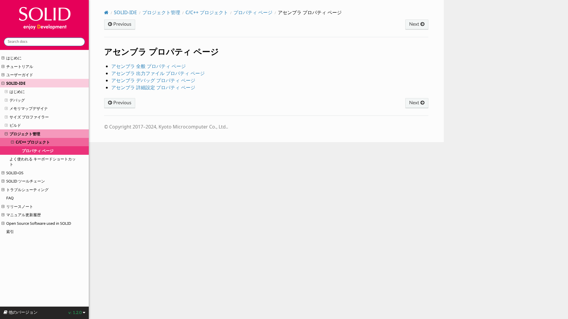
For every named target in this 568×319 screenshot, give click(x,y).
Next (414, 24)
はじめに (14, 58)
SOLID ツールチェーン (25, 181)
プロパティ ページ (38, 150)
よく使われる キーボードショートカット (42, 161)
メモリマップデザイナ (28, 108)
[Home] (106, 12)
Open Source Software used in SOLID (38, 223)
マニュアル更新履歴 (23, 214)
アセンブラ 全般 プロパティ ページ (148, 66)
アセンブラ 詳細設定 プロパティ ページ (153, 87)
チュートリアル (19, 66)
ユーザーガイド (19, 74)
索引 (10, 231)
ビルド (15, 125)
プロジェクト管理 (24, 133)
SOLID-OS (14, 172)
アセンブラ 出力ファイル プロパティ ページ (158, 73)
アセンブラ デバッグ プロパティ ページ (153, 80)
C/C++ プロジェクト (33, 142)
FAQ (10, 198)
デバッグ (17, 100)
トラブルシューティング (27, 189)
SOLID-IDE (15, 83)
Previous (121, 24)
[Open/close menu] (2, 58)
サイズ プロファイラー (29, 117)
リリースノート (19, 206)
